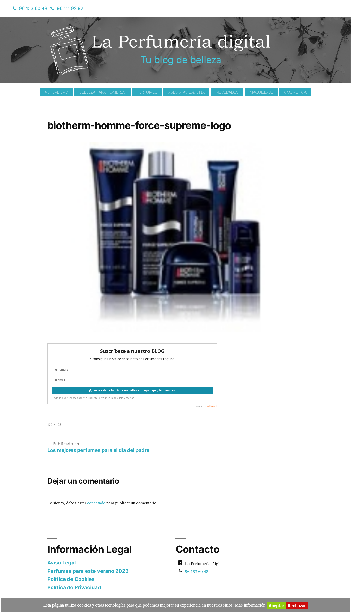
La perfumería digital (70, 20)
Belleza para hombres (102, 92)
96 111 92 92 (70, 8)
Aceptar (276, 605)
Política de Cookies (71, 579)
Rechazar (297, 605)
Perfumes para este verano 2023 (88, 571)
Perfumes (147, 92)
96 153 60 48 (33, 8)
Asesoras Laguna (186, 92)
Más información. (251, 605)
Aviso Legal (61, 563)
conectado (96, 503)
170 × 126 (54, 425)
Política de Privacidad (74, 587)
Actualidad (56, 92)
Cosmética (295, 92)
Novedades (227, 92)
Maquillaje (261, 92)
